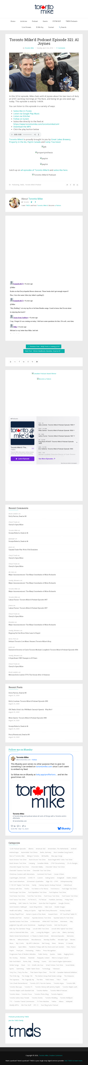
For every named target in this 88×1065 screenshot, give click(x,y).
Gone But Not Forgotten (47, 903)
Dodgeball (60, 878)
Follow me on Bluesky (21, 749)
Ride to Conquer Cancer (60, 958)
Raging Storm (68, 954)
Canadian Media (42, 863)
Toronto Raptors (57, 994)
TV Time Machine (43, 1001)
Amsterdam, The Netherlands (58, 849)
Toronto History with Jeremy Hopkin (47, 987)
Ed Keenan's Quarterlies (35, 881)
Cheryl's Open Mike (16, 525)
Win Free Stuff (26, 1005)
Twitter (53, 1001)
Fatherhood (68, 885)
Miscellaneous (36, 940)
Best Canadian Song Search (63, 852)
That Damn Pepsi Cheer (38, 972)
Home (13, 21)
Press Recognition (49, 950)
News (54, 943)
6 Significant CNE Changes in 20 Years (23, 658)
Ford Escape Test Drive (17, 892)
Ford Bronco (55, 889)
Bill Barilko (45, 856)
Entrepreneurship (66, 881)
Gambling (12, 903)
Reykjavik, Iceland (43, 958)
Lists (32, 932)
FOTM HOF (57, 21)
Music (11, 943)
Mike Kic (12, 940)
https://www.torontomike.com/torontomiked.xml (36, 124)
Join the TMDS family (16, 1020)
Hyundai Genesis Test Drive (41, 918)
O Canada (69, 943)
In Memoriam (35, 921)
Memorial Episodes (57, 936)
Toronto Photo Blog (41, 994)
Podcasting (15, 185)
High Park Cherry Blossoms (47, 910)
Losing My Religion (42, 932)
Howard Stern (53, 914)
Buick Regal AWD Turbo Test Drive (60, 860)
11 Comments (60, 48)
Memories (70, 936)
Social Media (70, 965)
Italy (71, 921)
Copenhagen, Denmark (17, 878)
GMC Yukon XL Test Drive (27, 903)
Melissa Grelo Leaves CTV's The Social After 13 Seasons (29, 675)
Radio (22, 185)
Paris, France (71, 947)
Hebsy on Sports (30, 910)
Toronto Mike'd (16, 139)
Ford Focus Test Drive (51, 896)
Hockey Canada (65, 910)
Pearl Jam (19, 950)
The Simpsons (69, 976)
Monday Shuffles (49, 940)
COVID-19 (31, 878)
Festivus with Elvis (15, 889)
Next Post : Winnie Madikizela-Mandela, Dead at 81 (43, 351)
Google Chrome (64, 903)
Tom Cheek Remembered (18, 983)
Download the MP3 (22, 126)
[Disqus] (44, 248)
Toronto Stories (37, 998)
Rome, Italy (27, 961)
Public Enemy (42, 954)
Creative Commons (55, 1055)
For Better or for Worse (40, 889)
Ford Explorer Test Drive (57, 892)
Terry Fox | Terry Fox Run (18, 972)
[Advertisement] (44, 398)
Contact (51, 27)
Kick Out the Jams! (60, 925)
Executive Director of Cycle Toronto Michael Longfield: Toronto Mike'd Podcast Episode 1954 (43, 650)
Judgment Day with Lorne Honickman (22, 925)
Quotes (52, 954)
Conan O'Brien (59, 874)
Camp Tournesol (53, 142)
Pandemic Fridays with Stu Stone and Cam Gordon (46, 947)
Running (36, 961)
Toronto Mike (29, 48)
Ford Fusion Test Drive (70, 896)
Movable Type (63, 940)
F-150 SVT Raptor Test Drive (19, 885)
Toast (65, 980)
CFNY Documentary (58, 863)
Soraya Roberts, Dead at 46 (18, 533)
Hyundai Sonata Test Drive (18, 921)
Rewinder (31, 958)
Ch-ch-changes (72, 863)
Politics (38, 950)
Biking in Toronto (33, 856)
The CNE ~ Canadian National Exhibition (63, 972)
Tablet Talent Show (33, 969)
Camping (32, 863)
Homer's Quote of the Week (36, 914)
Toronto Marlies (42, 990)
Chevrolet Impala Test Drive (19, 867)
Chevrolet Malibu (37, 867)
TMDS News (49, 980)
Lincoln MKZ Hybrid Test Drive (62, 929)
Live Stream (26, 27)
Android (73, 849)
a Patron (58, 205)
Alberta (30, 849)
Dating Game (50, 878)
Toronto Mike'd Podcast (33, 185)
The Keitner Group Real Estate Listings (48, 976)
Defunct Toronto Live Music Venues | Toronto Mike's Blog (30, 641)
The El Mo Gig (14, 976)
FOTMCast (42, 900)
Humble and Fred (15, 918)
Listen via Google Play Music (26, 113)
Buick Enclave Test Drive (18, 860)
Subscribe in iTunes (22, 111)
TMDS (28, 205)
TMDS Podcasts (71, 21)
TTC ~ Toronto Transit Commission (21, 1001)
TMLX (58, 980)
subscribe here (60, 170)
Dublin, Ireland (72, 878)
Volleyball (69, 1001)
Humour (27, 918)
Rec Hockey (13, 958)
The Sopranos (14, 980)
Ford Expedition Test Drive (37, 892)
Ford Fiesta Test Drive (17, 896)
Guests (45, 21)
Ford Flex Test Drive (34, 896)
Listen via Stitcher (21, 116)
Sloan (23, 965)
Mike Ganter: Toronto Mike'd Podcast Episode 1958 (28, 718)
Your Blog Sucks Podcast (49, 1005)
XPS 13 (35, 1005)
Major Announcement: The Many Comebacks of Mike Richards (32, 575)
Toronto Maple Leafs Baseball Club (21, 990)
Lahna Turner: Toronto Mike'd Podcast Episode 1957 (28, 600)
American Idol (40, 849)
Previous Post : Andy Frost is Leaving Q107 (44, 346)
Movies (72, 940)
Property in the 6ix (17, 142)
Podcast (35, 21)
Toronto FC (28, 987)
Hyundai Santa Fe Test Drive (63, 918)
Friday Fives (69, 900)
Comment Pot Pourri (44, 874)
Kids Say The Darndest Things (19, 929)
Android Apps (14, 852)
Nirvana (61, 943)
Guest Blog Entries (35, 907)
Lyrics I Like (56, 932)
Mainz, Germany (68, 932)
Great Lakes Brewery (60, 139)
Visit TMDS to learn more (73, 1061)
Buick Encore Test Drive (37, 860)
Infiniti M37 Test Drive (50, 921)
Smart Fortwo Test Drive (54, 965)
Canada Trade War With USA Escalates (23, 550)
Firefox (26, 889)
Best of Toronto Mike (17, 856)
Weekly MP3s (14, 1005)
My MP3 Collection (32, 943)
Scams (44, 961)
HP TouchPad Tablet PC (68, 914)
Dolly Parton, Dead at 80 (18, 516)
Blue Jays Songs (56, 856)
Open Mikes (22, 947)
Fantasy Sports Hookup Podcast (50, 885)
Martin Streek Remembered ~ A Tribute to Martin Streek (29, 936)
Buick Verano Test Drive (17, 863)
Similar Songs (14, 965)
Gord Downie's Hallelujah (18, 907)
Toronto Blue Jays (15, 987)
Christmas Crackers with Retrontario (22, 874)
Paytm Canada (34, 142)
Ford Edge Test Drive (69, 889)
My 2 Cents (20, 943)
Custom (40, 878)
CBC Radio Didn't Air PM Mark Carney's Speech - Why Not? (30, 710)
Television (56, 969)
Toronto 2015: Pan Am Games (40, 983)
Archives (23, 21)
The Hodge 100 (27, 976)
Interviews (63, 921)
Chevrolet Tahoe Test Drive (55, 867)
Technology (46, 969)
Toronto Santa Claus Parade (19, 998)
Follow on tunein (21, 119)
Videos (61, 1001)
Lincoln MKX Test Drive (41, 929)
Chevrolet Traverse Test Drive (19, 870)
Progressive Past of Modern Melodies (22, 954)
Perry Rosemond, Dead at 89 (19, 735)
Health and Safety (15, 910)
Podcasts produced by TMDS (19, 1017)
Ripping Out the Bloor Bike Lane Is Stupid (24, 633)
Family (34, 885)
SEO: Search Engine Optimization (60, 961)
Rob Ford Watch (15, 961)
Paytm (11, 950)
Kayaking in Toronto (45, 925)
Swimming (20, 969)
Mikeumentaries (23, 940)
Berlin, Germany (45, 852)
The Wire (39, 980)
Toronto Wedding (51, 998)
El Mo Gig (39, 27)
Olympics (12, 947)
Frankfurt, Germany (55, 900)
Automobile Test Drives (29, 852)
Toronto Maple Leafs (69, 987)
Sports (11, 969)
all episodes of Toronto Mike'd (35, 170)
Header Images (59, 907)
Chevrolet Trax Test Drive (42, 870)
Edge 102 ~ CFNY (52, 881)
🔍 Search (62, 27)
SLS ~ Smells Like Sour (35, 965)
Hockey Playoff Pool (16, 914)
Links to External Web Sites (18, 932)
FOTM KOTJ (32, 900)
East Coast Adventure (16, 881)
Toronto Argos (59, 983)
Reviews (23, 958)
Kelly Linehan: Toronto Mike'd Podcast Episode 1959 (28, 701)
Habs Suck (48, 907)
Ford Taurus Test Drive (17, 900)
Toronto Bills (70, 983)
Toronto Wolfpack (66, 998)
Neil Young (45, 943)
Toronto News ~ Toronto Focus (20, 994)
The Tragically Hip (28, 980)
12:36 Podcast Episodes (17, 849)
